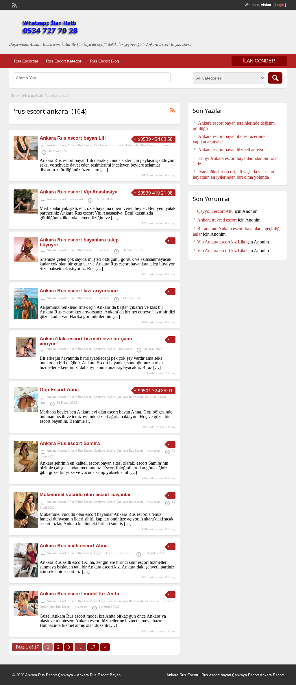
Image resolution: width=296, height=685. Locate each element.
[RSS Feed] (14, 4)
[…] (104, 169)
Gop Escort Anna (59, 389)
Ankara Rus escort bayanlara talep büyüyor (79, 242)
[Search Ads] (275, 78)
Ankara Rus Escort (79, 145)
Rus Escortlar (26, 61)
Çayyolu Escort (104, 553)
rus (43, 402)
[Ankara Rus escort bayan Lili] (26, 158)
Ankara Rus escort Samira (70, 443)
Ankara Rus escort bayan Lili (73, 138)
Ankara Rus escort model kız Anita (79, 594)
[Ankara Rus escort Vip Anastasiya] (26, 212)
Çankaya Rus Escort (129, 396)
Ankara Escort (56, 145)
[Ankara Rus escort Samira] (26, 470)
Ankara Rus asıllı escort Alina (74, 546)
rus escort (166, 145)
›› (104, 647)
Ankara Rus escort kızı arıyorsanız (79, 290)
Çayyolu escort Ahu (215, 211)
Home (15, 95)
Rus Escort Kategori (64, 61)
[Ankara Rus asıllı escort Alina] (26, 575)
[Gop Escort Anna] (26, 410)
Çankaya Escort (104, 348)
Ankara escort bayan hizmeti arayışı (230, 149)
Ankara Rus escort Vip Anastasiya (78, 192)
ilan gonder (259, 60)
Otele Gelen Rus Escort (140, 145)
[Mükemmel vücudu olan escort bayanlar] (26, 526)
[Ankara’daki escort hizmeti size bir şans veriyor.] (26, 356)
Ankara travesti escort (217, 219)
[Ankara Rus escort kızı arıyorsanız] (26, 317)
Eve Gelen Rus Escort (108, 145)
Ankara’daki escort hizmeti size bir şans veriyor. (86, 341)
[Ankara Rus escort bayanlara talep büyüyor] (26, 260)
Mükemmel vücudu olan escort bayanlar (85, 494)
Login (279, 5)
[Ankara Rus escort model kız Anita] (26, 614)
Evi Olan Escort (155, 396)
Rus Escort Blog (104, 61)
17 (93, 647)
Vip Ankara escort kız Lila (221, 241)
